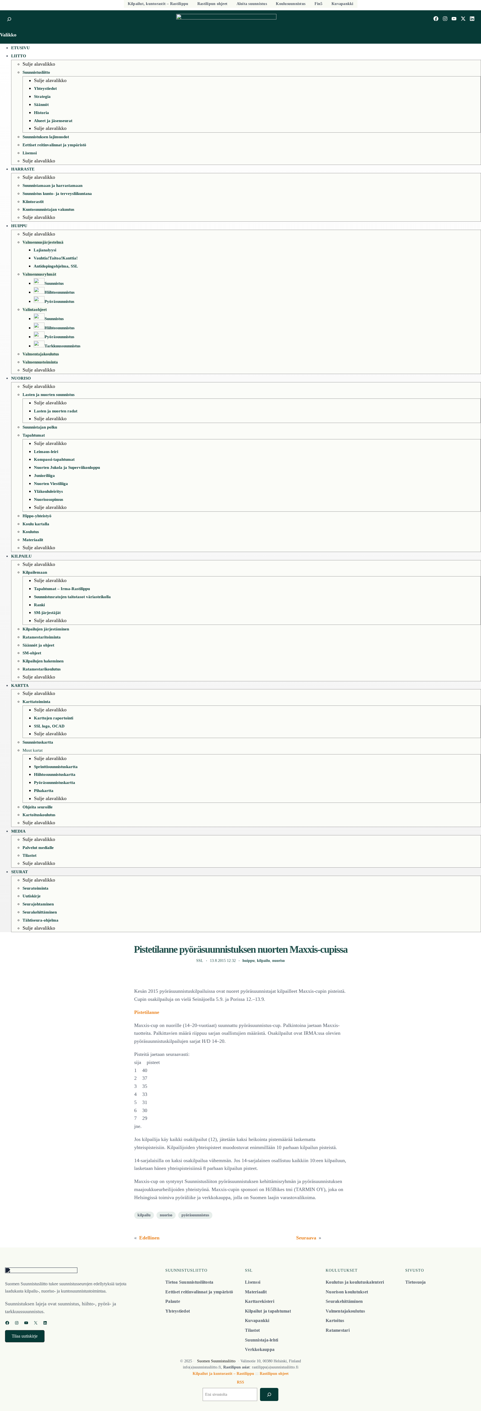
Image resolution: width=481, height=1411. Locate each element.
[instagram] (445, 19)
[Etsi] (269, 1394)
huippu (248, 961)
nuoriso (278, 961)
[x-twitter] (463, 19)
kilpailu (263, 961)
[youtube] (454, 19)
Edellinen (149, 1238)
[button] (25, 1336)
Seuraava (306, 1238)
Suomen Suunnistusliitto (216, 1361)
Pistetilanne (146, 1012)
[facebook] (436, 19)
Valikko (8, 35)
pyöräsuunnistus (195, 1215)
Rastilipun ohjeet (274, 1374)
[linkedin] (472, 19)
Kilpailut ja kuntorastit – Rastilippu (223, 1374)
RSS (240, 1382)
